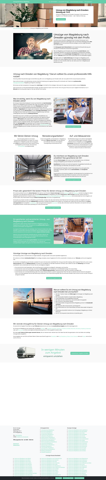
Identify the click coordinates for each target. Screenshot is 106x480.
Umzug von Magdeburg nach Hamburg (23, 471)
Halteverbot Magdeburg (47, 436)
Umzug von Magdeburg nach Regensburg (78, 458)
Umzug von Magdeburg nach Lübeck (49, 471)
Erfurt (71, 336)
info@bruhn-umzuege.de (22, 437)
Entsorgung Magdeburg (47, 443)
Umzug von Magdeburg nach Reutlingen (77, 476)
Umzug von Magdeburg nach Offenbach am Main (79, 463)
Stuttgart (54, 328)
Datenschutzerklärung (79, 478)
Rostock (75, 336)
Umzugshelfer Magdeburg (47, 447)
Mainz (68, 336)
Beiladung (66, 193)
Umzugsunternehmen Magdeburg (21, 1)
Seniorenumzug (67, 196)
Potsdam (49, 328)
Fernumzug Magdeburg (46, 433)
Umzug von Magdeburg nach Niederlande (78, 441)
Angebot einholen (61, 19)
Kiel (60, 336)
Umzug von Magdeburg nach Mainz (49, 470)
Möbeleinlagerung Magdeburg (48, 438)
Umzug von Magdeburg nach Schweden (77, 434)
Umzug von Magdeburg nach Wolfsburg (77, 471)
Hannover (88, 328)
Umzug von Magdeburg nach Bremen (23, 464)
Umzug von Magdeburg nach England (77, 437)
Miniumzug (76, 193)
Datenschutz (16, 445)
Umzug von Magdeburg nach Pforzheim (77, 470)
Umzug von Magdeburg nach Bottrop (77, 473)
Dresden (43, 328)
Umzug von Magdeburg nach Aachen (50, 460)
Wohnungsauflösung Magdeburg (49, 441)
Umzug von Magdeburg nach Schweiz (77, 450)
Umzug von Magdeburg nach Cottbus (23, 465)
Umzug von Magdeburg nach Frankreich (77, 443)
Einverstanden (59, 478)
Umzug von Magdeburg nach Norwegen (77, 431)
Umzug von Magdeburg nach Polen (76, 433)
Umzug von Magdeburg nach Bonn (22, 460)
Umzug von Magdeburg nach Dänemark (77, 446)
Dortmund (20, 330)
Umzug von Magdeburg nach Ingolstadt (77, 461)
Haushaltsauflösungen (56, 196)
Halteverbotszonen (44, 124)
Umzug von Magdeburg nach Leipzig (22, 463)
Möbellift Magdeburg (46, 452)
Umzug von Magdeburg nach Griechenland (78, 438)
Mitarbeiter (54, 203)
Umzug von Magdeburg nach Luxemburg (77, 430)
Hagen (84, 336)
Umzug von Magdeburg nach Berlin (22, 458)
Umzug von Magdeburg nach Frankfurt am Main (25, 473)
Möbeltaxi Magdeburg (46, 446)
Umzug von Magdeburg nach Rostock (50, 476)
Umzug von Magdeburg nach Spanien (77, 449)
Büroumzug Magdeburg (47, 431)
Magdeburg (64, 336)
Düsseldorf (54, 336)
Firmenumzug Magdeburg (47, 434)
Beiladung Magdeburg (46, 450)
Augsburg (83, 328)
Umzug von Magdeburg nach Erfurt (49, 473)
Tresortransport (47, 196)
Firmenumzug (33, 203)
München (73, 328)
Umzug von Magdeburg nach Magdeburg (51, 465)
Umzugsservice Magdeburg (47, 430)
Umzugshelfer (21, 146)
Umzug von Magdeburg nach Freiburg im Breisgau (53, 467)
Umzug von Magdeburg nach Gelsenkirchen (51, 458)
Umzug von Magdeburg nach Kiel (49, 461)
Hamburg (59, 328)
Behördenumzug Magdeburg (48, 449)
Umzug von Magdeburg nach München (23, 474)
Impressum (16, 443)
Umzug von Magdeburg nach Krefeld (49, 468)
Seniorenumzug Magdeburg (47, 440)
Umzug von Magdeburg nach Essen (22, 461)
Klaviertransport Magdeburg (48, 437)
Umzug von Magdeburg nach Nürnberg (23, 476)
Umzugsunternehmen (18, 82)
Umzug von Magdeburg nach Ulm (76, 468)
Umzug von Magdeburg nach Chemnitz (50, 463)
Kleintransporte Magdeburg (47, 444)
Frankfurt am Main (66, 328)
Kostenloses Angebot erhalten (73, 126)
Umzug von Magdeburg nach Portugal (77, 447)
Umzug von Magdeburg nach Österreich (77, 444)
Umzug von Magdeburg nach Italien (76, 440)
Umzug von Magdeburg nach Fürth (76, 464)
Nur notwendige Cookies (68, 478)
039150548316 (18, 435)
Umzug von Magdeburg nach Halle (49, 464)
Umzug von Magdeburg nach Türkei (76, 436)
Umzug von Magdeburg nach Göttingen (77, 474)
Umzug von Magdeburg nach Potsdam (23, 468)
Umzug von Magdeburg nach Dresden (23, 467)
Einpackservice (39, 196)
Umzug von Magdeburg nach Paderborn (77, 460)
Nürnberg (78, 328)
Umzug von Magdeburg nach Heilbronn (77, 467)
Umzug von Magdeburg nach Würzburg (77, 465)
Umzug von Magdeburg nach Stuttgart (23, 470)
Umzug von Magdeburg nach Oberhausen (51, 474)
